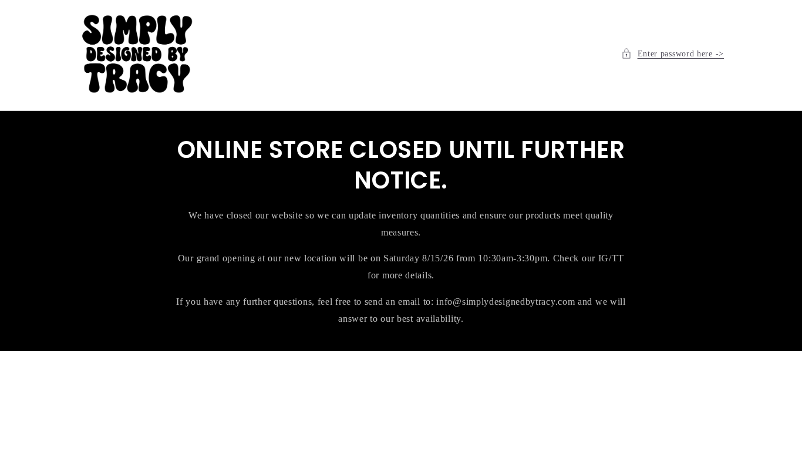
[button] (672, 53)
